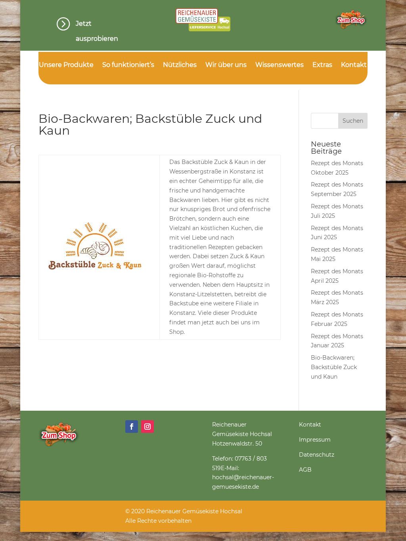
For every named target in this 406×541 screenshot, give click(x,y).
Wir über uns (226, 65)
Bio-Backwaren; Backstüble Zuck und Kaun (334, 367)
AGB (305, 469)
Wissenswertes (279, 65)
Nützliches (180, 65)
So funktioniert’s (128, 65)
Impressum (315, 439)
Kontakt (354, 65)
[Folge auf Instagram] (147, 426)
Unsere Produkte (66, 65)
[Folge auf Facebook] (131, 426)
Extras (322, 65)
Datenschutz (316, 454)
